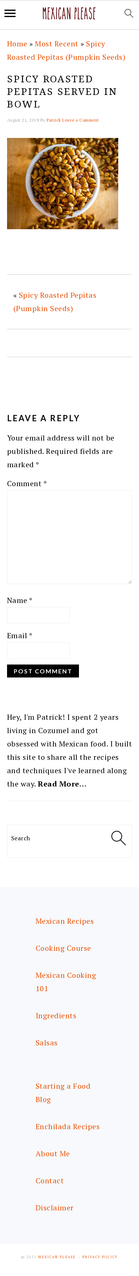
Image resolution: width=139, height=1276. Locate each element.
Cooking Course (63, 948)
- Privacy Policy (98, 1257)
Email (20, 635)
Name (20, 600)
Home (17, 44)
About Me (53, 1153)
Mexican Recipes (65, 921)
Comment (27, 483)
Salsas (47, 1043)
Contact (50, 1181)
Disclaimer (55, 1208)
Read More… (62, 784)
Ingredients (56, 1015)
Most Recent (57, 44)
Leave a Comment (80, 120)
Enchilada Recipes (68, 1126)
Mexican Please (57, 1257)
